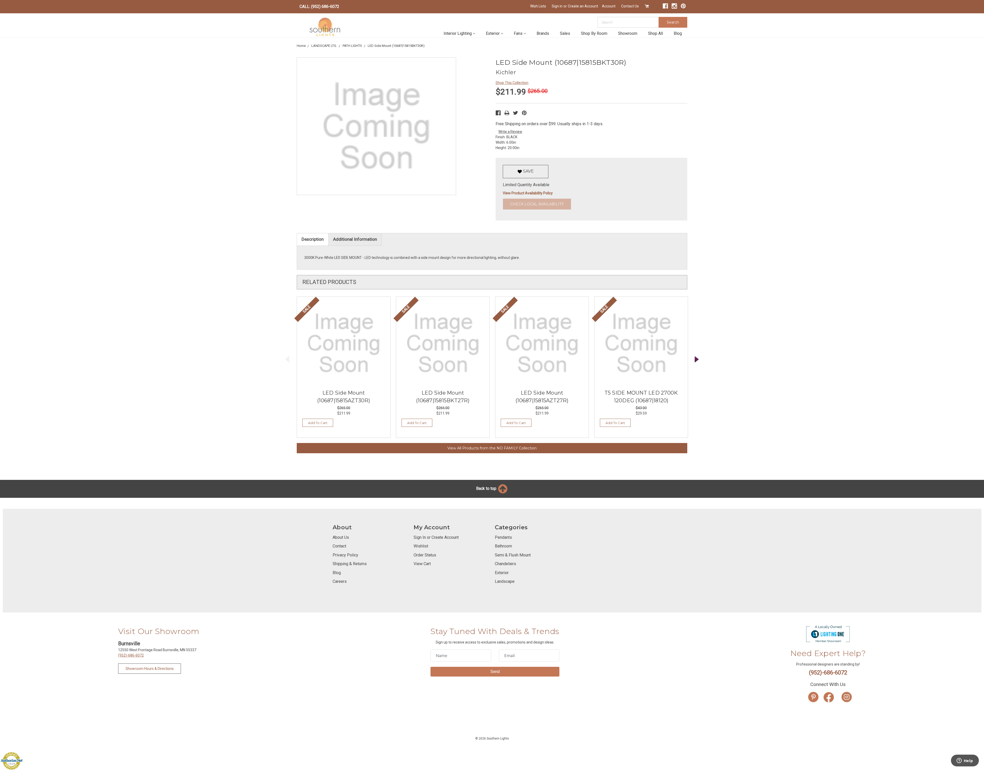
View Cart (422, 563)
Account (609, 6)
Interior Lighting (458, 33)
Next (697, 359)
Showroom (627, 33)
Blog (678, 33)
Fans (518, 33)
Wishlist (421, 546)
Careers (340, 581)
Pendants (503, 537)
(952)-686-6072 (131, 655)
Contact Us (630, 6)
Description (313, 239)
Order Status (425, 555)
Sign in (557, 6)
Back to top (486, 488)
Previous (287, 359)
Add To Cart (317, 423)
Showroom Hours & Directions (150, 669)
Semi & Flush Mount (513, 555)
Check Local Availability (537, 204)
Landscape (505, 581)
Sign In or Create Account (436, 537)
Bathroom (503, 546)
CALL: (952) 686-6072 (319, 6)
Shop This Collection (512, 83)
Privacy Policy (345, 555)
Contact (339, 546)
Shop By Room (594, 33)
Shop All (655, 33)
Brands (543, 33)
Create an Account (583, 6)
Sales (565, 33)
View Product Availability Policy (528, 193)
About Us (341, 537)
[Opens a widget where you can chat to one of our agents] (965, 761)
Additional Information (355, 239)
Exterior (493, 33)
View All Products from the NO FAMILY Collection (492, 448)
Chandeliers (505, 563)
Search (673, 22)
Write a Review (510, 132)
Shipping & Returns (350, 563)
